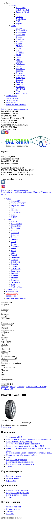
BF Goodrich (21, 30)
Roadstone (20, 87)
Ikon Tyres (20, 78)
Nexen (18, 48)
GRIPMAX (20, 75)
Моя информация (25, 192)
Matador (19, 84)
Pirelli (18, 55)
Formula (19, 71)
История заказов (13, 509)
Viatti (18, 91)
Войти (4, 109)
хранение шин (12, 98)
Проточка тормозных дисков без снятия (23, 444)
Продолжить (6, 427)
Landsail (19, 80)
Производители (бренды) (17, 490)
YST (18, 21)
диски (13, 5)
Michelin (19, 46)
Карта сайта (11, 480)
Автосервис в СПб (14, 437)
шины (13, 26)
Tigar (18, 59)
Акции (9, 497)
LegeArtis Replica (23, 12)
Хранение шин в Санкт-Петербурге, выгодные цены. (29, 453)
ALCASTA (20, 8)
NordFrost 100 (7, 389)
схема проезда (12, 100)
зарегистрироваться (19, 109)
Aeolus (19, 28)
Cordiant (19, 66)
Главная (4, 192)
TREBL (19, 17)
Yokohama (20, 64)
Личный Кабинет (13, 507)
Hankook (19, 41)
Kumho (19, 44)
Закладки (10, 511)
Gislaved (19, 73)
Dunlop (19, 37)
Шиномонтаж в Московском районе (21, 455)
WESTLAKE (21, 93)
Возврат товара (12, 478)
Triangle (19, 62)
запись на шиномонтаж (16, 105)
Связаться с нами (13, 476)
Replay (19, 23)
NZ (17, 14)
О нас (8, 457)
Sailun (18, 57)
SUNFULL (20, 89)
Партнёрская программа (16, 495)
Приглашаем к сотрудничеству (19, 441)
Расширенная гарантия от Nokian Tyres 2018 (25, 446)
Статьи (9, 466)
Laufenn (19, 82)
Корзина (37, 192)
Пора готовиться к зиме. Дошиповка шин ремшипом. (29, 439)
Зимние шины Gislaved (36, 387)
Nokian (19, 50)
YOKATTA (21, 19)
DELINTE (20, 69)
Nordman (20, 53)
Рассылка (10, 513)
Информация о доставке (16, 460)
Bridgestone (21, 32)
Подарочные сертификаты (17, 493)
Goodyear (20, 39)
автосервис (11, 102)
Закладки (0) (13, 192)
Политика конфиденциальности (20, 462)
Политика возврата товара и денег (21, 464)
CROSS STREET (23, 10)
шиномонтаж (11, 96)
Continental (20, 35)
